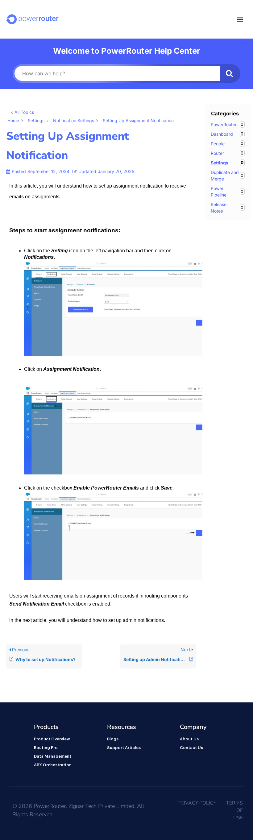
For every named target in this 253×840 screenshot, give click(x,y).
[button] (240, 19)
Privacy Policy (196, 803)
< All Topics (22, 112)
